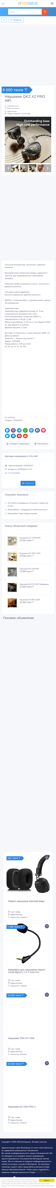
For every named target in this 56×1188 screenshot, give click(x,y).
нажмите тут (41, 1172)
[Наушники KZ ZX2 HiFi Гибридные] (13, 587)
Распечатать (42, 444)
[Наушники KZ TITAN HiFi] (13, 541)
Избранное (17, 20)
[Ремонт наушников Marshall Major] (28, 876)
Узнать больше (50, 1186)
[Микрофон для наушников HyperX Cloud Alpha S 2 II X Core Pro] (28, 945)
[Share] (7, 430)
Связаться (29, 483)
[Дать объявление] (52, 3)
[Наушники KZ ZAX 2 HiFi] (13, 556)
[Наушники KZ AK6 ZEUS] (13, 603)
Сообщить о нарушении (19, 444)
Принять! (46, 1180)
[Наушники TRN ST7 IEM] (28, 1013)
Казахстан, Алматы (13, 108)
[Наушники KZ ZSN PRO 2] (28, 1082)
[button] (8, 140)
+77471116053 (14, 473)
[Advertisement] (28, 54)
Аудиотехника (12, 111)
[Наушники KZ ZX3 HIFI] (13, 572)
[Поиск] (45, 12)
